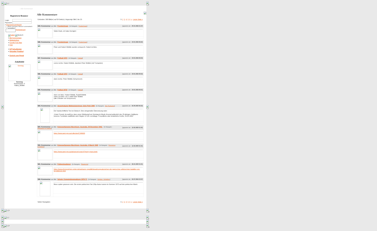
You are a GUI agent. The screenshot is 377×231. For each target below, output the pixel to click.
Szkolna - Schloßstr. (103, 179)
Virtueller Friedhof (17, 51)
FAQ (11, 45)
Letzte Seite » (138, 19)
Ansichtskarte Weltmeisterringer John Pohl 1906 (76, 106)
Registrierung (20, 30)
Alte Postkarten (109, 106)
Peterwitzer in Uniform (44, 128)
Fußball (80, 58)
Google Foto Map (16, 42)
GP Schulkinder (16, 49)
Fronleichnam (62, 26)
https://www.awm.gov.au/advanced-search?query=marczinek (75, 152)
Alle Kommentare (15, 38)
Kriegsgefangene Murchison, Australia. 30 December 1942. (79, 127)
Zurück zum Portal (17, 55)
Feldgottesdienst (64, 164)
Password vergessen (14, 25)
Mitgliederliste (14, 40)
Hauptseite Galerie (12, 9)
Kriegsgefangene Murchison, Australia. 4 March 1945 (77, 145)
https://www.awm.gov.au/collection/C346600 (69, 133)
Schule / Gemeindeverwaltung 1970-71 (72, 179)
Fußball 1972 (62, 58)
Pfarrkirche (84, 164)
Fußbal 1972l (62, 90)
